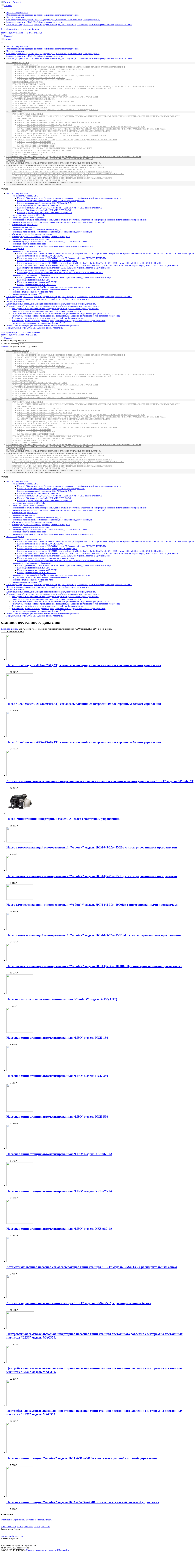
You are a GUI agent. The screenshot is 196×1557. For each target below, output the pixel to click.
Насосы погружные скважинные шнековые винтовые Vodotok (47, 133)
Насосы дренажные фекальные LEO (34, 142)
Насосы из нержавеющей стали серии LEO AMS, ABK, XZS (43, 71)
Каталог (8, 5)
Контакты (35, 29)
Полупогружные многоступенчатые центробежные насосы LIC (42, 150)
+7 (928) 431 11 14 (42, 1527)
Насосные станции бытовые (25, 91)
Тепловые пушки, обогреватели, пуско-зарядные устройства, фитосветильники (50, 176)
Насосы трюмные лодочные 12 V (27, 155)
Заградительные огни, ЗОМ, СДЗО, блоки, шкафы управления (34, 22)
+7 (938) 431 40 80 (25, 1527)
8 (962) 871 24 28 (31, 335)
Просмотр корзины (9, 629)
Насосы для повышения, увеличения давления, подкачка (39, 95)
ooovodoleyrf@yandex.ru (12, 33)
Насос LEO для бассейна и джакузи (28, 84)
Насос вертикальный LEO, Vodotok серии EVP (38, 73)
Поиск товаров (11, 344)
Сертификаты (7, 29)
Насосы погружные (15, 17)
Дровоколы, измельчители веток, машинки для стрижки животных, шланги (48, 169)
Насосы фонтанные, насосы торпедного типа (33, 152)
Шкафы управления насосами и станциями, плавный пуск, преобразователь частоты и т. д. (49, 159)
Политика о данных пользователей (42, 1550)
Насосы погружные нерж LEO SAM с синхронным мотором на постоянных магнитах (52, 148)
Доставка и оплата (22, 29)
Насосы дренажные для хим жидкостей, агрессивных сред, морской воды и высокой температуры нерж (67, 140)
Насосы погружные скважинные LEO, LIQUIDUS (39, 120)
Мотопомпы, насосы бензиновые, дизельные (33, 99)
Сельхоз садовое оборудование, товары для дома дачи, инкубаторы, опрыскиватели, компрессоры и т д (53, 20)
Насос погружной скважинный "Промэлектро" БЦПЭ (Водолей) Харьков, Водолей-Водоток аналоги (63, 131)
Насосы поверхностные (17, 12)
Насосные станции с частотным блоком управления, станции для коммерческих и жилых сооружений (61, 88)
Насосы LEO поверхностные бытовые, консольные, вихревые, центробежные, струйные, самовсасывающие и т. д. (71, 67)
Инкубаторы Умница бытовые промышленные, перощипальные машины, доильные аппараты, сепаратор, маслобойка (68, 174)
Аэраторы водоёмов (15, 161)
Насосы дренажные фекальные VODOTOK (36, 144)
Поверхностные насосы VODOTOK (27, 82)
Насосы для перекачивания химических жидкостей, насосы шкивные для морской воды (55, 97)
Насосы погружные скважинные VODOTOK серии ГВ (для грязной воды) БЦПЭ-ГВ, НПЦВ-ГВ (58, 123)
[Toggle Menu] (2, 8)
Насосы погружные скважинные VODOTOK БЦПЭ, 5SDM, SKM (44, 125)
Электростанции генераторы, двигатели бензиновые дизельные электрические (42, 15)
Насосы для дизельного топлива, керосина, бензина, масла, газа (43, 101)
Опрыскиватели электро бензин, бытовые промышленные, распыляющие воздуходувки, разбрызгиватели (62, 172)
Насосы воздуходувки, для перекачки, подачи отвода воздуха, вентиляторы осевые (52, 105)
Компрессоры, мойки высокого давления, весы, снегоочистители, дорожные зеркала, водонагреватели (62, 178)
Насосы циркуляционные (24, 93)
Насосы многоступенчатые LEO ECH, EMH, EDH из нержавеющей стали (50, 69)
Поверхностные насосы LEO (25, 65)
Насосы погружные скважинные (27, 114)
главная (4, 346)
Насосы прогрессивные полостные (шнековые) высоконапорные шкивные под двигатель (55, 110)
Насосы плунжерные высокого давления (32, 103)
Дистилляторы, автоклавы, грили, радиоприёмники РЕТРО (39, 180)
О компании (6, 1520)
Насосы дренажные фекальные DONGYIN (36, 146)
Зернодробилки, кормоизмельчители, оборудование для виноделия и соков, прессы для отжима (58, 167)
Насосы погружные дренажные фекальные (32, 137)
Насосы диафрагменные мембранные (29, 108)
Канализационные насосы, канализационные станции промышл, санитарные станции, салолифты (53, 163)
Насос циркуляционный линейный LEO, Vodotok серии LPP (44, 80)
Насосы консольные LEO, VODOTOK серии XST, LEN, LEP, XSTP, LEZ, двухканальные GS (55, 76)
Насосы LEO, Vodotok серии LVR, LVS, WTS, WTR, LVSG (41, 78)
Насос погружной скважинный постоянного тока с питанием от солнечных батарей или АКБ (61, 135)
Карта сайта (63, 1550)
